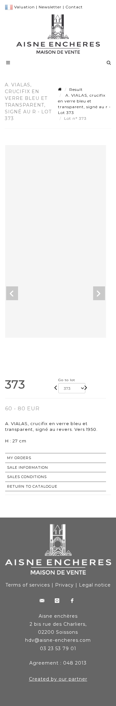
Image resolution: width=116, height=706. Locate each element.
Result (76, 89)
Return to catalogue (32, 486)
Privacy (64, 585)
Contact (74, 6)
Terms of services (27, 585)
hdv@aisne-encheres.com (58, 640)
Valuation (24, 6)
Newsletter (50, 6)
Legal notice (95, 585)
